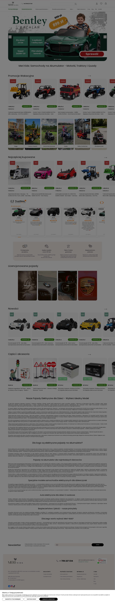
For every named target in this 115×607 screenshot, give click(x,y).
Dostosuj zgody (31, 599)
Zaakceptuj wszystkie (48, 599)
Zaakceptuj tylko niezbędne (12, 599)
